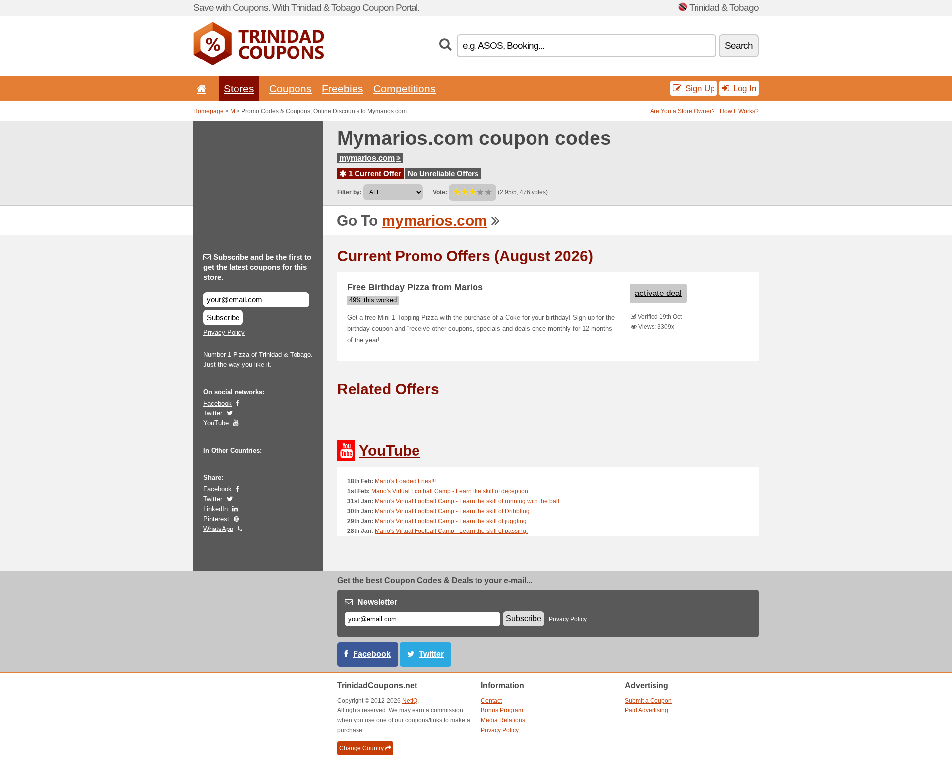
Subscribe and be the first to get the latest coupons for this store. (257, 267)
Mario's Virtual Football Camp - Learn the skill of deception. (450, 491)
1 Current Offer (374, 173)
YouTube (216, 423)
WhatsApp (218, 528)
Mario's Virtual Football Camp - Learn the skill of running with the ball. (468, 501)
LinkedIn (215, 509)
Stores (239, 88)
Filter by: (349, 192)
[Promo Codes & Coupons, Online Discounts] (258, 63)
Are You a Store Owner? (682, 111)
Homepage (208, 111)
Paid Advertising (646, 710)
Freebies (342, 88)
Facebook (217, 403)
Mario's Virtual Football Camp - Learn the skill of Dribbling (452, 511)
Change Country (361, 748)
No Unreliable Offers (443, 173)
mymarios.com (367, 158)
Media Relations (503, 720)
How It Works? (739, 111)
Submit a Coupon (648, 700)
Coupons (290, 88)
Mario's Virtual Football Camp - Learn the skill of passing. (451, 531)
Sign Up (698, 88)
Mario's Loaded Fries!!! (405, 481)
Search (739, 45)
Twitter (212, 413)
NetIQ (409, 700)
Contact (491, 700)
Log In (743, 88)
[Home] (199, 88)
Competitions (404, 88)
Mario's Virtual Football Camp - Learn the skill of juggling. (451, 521)
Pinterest (216, 519)
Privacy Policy (224, 332)
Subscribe (223, 317)
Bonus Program (502, 710)
